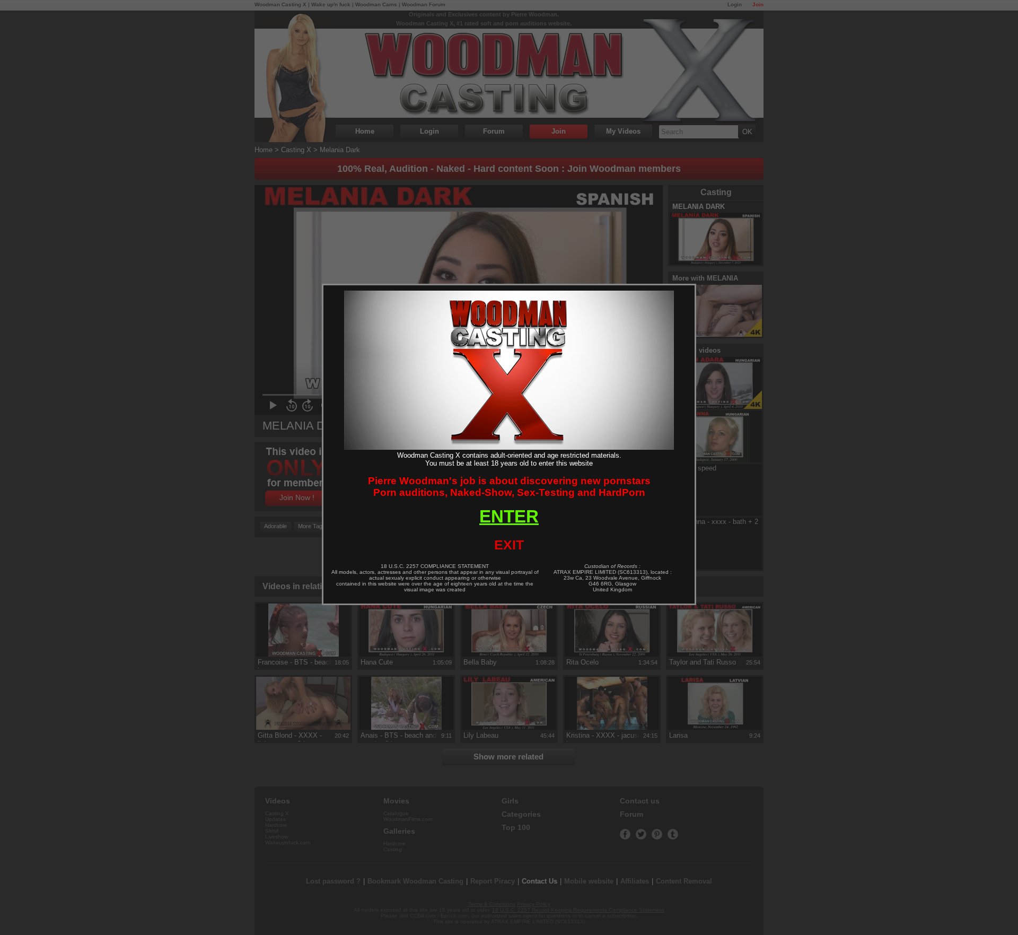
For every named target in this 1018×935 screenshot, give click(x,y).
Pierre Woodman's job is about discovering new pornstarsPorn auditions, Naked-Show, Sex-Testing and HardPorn (509, 486)
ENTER (509, 516)
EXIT (509, 544)
